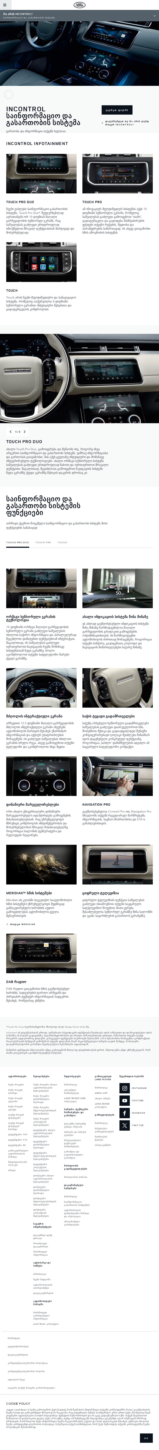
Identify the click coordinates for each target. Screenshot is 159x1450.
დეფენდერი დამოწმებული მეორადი (41, 1144)
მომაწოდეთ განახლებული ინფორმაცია (41, 1315)
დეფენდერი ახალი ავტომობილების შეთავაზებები (44, 1133)
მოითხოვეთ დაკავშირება (40, 1245)
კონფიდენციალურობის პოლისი (26, 1371)
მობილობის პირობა (75, 1177)
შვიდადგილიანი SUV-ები (17, 1163)
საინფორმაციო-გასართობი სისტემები (77, 1203)
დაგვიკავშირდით (43, 1293)
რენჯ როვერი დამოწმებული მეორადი (41, 1099)
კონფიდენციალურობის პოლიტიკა (28, 1362)
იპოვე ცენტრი (103, 1144)
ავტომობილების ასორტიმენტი (42, 1286)
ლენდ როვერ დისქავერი (16, 1116)
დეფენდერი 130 (17, 1134)
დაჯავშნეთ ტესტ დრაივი (42, 1237)
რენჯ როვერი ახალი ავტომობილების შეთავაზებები (45, 1087)
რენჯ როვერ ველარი (15, 1100)
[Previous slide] (10, 431)
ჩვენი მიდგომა (42, 1279)
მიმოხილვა (39, 1274)
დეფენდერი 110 (17, 1139)
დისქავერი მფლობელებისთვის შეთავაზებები (44, 1201)
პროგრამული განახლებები (72, 1223)
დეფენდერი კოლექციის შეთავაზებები (41, 1167)
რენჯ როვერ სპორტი (15, 1091)
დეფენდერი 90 (17, 1145)
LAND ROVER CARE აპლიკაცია (75, 1100)
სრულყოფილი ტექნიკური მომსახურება (72, 1143)
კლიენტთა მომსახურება (71, 1091)
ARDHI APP (101, 1093)
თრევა (12, 1170)
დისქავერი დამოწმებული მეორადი (41, 1190)
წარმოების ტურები (101, 1138)
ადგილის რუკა (16, 1379)
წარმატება (14, 1338)
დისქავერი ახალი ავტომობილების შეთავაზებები (43, 1178)
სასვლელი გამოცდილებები (104, 1130)
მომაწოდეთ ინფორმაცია (40, 1253)
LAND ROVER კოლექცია (102, 1105)
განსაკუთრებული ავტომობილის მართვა (18, 1153)
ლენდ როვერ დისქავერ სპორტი (16, 1126)
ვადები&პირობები (18, 1346)
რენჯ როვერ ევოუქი (15, 1108)
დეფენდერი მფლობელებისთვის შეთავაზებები (44, 1155)
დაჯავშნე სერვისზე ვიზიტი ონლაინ (75, 1125)
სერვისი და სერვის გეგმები (75, 1133)
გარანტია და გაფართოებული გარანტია (73, 1154)
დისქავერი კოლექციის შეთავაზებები (41, 1212)
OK (146, 1438)
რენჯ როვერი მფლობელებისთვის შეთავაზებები (44, 1110)
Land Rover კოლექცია (46, 1323)
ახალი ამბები (103, 1098)
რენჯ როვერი (16, 1084)
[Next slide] (24, 431)
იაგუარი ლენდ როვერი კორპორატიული (31, 1387)
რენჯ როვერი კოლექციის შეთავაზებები (41, 1121)
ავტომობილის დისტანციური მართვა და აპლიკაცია (76, 1213)
